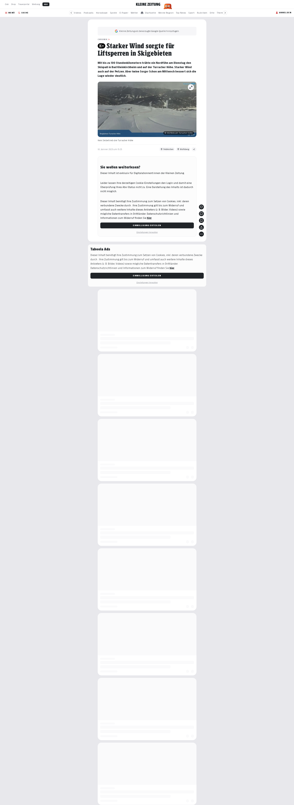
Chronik (103, 39)
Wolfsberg (184, 149)
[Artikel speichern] (201, 220)
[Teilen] (201, 227)
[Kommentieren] (201, 213)
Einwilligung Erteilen (147, 225)
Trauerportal (23, 4)
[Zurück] (71, 13)
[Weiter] (225, 13)
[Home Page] (148, 4)
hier (149, 218)
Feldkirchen (168, 149)
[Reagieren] (201, 206)
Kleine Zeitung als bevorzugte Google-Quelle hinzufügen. (149, 31)
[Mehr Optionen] (201, 234)
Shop (13, 4)
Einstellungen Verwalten (147, 232)
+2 (194, 149)
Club (7, 4)
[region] (148, 13)
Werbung (36, 4)
